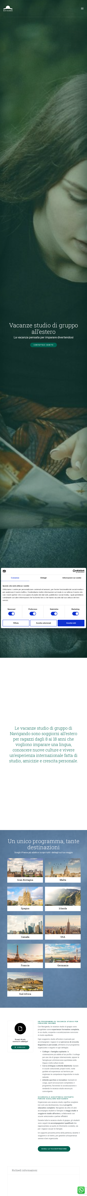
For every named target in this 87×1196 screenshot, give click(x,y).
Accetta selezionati (43, 623)
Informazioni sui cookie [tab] (72, 578)
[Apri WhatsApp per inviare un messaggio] (81, 1190)
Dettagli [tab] (43, 578)
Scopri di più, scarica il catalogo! (20, 1040)
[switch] (33, 613)
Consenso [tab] (15, 578)
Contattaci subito (43, 345)
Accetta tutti (71, 623)
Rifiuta (16, 623)
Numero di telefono (21, 1188)
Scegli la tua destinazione (54, 1149)
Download (21, 1047)
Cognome (50, 1177)
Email (48, 1188)
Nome (14, 1177)
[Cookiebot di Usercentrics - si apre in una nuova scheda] (74, 571)
